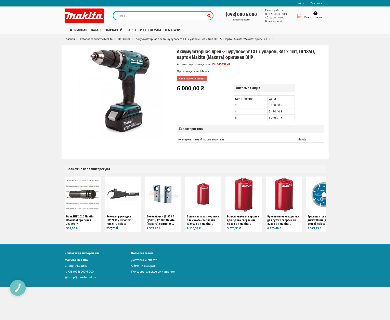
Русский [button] (315, 3)
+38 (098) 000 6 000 (81, 271)
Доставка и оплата (144, 260)
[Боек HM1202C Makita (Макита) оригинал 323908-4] (83, 195)
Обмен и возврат (143, 266)
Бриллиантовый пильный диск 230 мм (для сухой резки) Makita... (324, 220)
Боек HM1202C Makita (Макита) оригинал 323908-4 (80, 220)
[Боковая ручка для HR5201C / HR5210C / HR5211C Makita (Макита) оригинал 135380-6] (123, 195)
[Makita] (84, 16)
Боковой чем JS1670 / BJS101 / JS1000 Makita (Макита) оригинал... (161, 220)
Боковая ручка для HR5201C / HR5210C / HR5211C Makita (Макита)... (119, 222)
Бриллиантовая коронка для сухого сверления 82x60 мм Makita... (283, 220)
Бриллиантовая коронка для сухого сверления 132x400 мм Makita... (203, 220)
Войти (300, 3)
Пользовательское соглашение (153, 271)
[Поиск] (209, 15)
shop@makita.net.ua (82, 277)
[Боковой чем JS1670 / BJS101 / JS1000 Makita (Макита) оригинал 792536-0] (163, 195)
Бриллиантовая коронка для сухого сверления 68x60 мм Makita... (243, 220)
